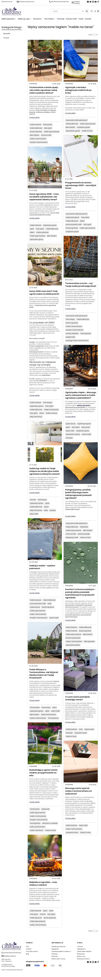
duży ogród (48, 128)
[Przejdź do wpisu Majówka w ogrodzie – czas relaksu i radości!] (45, 855)
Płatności (55, 956)
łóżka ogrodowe (89, 641)
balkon (32, 232)
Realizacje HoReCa (83, 959)
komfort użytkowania (73, 638)
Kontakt (28, 949)
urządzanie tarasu (80, 733)
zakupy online (89, 729)
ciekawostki (45, 809)
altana (41, 413)
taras (81, 729)
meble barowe (35, 607)
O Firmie (80, 946)
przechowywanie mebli (38, 604)
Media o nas (81, 956)
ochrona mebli (46, 135)
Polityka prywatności (59, 946)
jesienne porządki (84, 534)
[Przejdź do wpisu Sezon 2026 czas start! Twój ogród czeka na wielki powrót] (45, 264)
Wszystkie (6, 34)
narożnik (42, 914)
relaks (51, 911)
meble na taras (50, 830)
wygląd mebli (70, 337)
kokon (54, 707)
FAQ (27, 946)
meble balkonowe (36, 128)
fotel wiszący (47, 125)
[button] (87, 11)
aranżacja (69, 438)
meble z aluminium (36, 830)
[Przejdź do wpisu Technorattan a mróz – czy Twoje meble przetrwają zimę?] (81, 257)
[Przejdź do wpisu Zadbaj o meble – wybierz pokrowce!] (45, 539)
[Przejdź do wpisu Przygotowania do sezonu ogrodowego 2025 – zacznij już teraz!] (81, 156)
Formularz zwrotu (32, 951)
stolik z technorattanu (37, 827)
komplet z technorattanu (38, 142)
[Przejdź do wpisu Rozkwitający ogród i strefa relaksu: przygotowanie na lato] (45, 743)
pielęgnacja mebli (72, 537)
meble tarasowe (35, 125)
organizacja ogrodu (49, 225)
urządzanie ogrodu (83, 127)
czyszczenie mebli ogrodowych (76, 120)
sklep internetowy (36, 417)
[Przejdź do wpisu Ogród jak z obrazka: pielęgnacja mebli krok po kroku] (81, 61)
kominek (33, 500)
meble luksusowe (36, 918)
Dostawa (55, 954)
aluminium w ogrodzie (50, 823)
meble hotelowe (51, 413)
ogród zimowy (70, 424)
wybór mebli (55, 711)
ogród (32, 229)
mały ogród (40, 229)
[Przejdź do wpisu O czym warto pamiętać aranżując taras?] (81, 670)
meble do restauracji (51, 410)
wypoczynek (85, 427)
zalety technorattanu (48, 715)
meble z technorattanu (38, 139)
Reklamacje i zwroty (58, 959)
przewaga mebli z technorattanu (77, 341)
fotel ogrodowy (53, 718)
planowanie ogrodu (36, 239)
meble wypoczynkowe (51, 132)
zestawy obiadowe (72, 333)
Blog (27, 954)
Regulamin (55, 949)
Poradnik (6, 38)
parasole (53, 510)
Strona (91, 35)
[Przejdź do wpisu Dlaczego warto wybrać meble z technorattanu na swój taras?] (81, 761)
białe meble (34, 514)
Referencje (81, 954)
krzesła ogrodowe (36, 132)
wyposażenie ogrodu (73, 131)
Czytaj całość (34, 117)
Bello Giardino (34, 135)
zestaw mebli (53, 618)
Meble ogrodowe (83, 405)
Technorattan (35, 707)
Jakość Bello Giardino (84, 951)
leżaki (46, 510)
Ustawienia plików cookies (61, 951)
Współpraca (81, 949)
